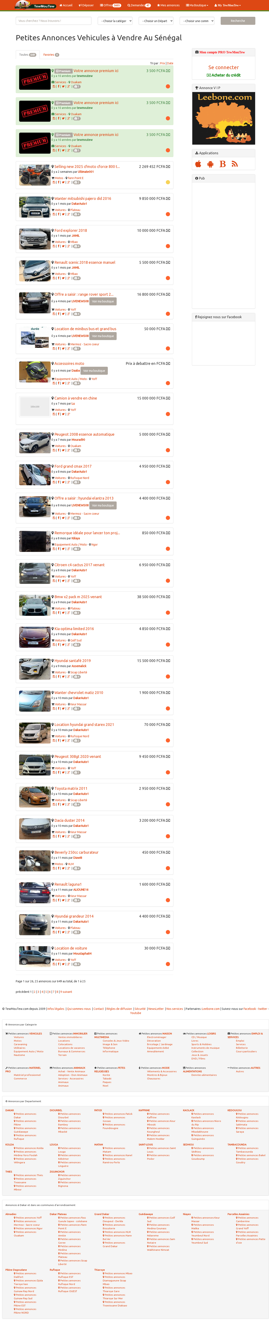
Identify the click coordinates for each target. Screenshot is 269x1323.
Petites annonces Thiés (29, 1175)
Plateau (75, 210)
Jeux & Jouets (199, 1055)
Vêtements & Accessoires (162, 1071)
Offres (111, 5)
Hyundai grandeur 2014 (74, 916)
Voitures (60, 210)
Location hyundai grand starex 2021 (84, 724)
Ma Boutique (197, 5)
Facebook (250, 1008)
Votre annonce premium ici (96, 71)
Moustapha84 (82, 953)
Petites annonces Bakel (251, 1155)
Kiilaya (76, 538)
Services (60, 82)
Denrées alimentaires (204, 1075)
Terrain (62, 1055)
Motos (59, 178)
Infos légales (55, 1008)
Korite (106, 1075)
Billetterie (242, 1047)
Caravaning (20, 1044)
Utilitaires (19, 1047)
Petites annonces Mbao (118, 1273)
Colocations (65, 1044)
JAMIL (76, 235)
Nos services (174, 1008)
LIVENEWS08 (80, 301)
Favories (51, 54)
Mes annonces (170, 5)
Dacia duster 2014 (69, 820)
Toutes (27, 54)
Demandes (139, 5)
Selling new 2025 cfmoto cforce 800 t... (87, 166)
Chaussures (153, 1078)
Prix (162, 63)
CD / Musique (199, 1037)
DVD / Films (198, 1058)
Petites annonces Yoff (28, 1217)
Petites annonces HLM (117, 1232)
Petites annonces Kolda (29, 1148)
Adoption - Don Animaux (72, 1075)
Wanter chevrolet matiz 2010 (78, 692)
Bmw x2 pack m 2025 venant (78, 597)
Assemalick (79, 666)
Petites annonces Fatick (118, 1113)
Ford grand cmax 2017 (73, 466)
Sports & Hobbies (201, 1044)
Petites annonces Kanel (118, 1155)
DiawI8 (77, 857)
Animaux (63, 1085)
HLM (71, 864)
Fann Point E (76, 178)
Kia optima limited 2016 (74, 629)
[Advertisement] (223, 245)
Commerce (20, 1078)
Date (170, 63)
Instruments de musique (205, 1047)
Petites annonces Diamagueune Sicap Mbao (114, 1280)
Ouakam (76, 82)
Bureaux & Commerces (71, 1051)
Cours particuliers (246, 1051)
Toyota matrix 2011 (70, 788)
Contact (99, 1008)
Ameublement (155, 1051)
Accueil (67, 5)
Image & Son (110, 1044)
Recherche (238, 20)
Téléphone (109, 1047)
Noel (105, 1085)
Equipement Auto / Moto (71, 379)
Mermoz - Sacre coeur (84, 344)
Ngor (94, 544)
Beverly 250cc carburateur (76, 852)
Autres (240, 1071)
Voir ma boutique (103, 301)
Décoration (154, 1040)
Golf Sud (76, 640)
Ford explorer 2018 (70, 230)
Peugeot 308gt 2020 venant (77, 756)
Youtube (135, 1013)
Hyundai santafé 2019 (72, 660)
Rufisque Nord (79, 478)
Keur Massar (78, 704)
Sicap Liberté (78, 672)
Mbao (74, 242)
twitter (262, 1008)
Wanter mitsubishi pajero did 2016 (82, 198)
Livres (194, 1040)
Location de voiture (70, 948)
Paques (107, 1082)
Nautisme (19, 1055)
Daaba (76, 370)
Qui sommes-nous (79, 1008)
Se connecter (223, 67)
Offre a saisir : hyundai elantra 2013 (83, 498)
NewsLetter (156, 1008)
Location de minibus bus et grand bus (85, 329)
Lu (73, 403)
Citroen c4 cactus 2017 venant (79, 565)
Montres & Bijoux (157, 1075)
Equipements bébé (158, 1047)
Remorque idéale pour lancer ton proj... (87, 533)
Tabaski (107, 1078)
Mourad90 (78, 439)
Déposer (88, 5)
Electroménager (156, 1037)
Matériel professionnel (27, 1075)
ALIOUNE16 (80, 889)
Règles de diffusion (119, 1008)
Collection (197, 1051)
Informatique (111, 1051)
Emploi (240, 1040)
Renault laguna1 (68, 884)
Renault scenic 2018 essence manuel (84, 262)
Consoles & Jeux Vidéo (116, 1040)
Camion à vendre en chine (75, 398)
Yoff (73, 309)
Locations (64, 1040)
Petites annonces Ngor (29, 1228)
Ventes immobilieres (70, 1037)
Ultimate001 (86, 171)
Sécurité (140, 1008)
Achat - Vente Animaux (71, 1071)
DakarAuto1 (79, 203)
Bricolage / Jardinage (160, 1044)
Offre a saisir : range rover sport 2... (83, 294)
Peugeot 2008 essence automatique (84, 434)
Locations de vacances (71, 1047)
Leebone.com (211, 1008)
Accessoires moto (69, 363)
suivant (67, 991)
